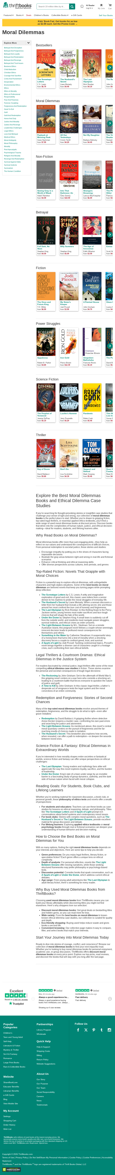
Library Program (44, 1030)
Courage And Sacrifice (12, 76)
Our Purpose (42, 1084)
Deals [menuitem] (28, 15)
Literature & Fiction (11, 1045)
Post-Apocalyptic (10, 150)
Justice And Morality (11, 122)
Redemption (48, 718)
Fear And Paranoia (11, 100)
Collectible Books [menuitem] (59, 15)
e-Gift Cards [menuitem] (76, 15)
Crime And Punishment (13, 79)
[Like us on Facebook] (78, 1030)
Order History (9, 1125)
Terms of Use (8, 1157)
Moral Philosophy (10, 143)
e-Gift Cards (8, 1095)
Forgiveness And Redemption (15, 106)
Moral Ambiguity (10, 140)
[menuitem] (90, 6)
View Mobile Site (10, 1103)
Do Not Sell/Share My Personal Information (49, 1157)
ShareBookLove (10, 1082)
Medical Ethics (9, 137)
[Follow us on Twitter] (86, 1030)
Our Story (41, 1079)
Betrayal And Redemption (14, 57)
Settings (7, 1116)
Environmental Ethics (12, 85)
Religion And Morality (12, 156)
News (39, 1100)
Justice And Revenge (12, 125)
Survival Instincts (10, 165)
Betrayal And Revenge (12, 60)
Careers (40, 1096)
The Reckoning (50, 675)
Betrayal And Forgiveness (14, 51)
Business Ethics (10, 66)
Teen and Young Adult (13, 1037)
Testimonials (42, 1105)
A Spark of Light (50, 643)
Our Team (41, 1088)
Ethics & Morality (10, 91)
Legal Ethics (8, 131)
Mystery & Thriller (11, 1050)
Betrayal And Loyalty (12, 54)
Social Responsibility (46, 1092)
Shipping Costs (43, 1051)
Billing (39, 1055)
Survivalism (8, 168)
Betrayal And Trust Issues (13, 63)
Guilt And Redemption (12, 115)
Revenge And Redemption (14, 159)
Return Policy (42, 1059)
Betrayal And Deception (13, 48)
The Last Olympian (51, 610)
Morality (7, 146)
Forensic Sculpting (11, 103)
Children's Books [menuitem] (41, 15)
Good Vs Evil (9, 109)
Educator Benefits (11, 1086)
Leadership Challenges (13, 128)
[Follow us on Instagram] (109, 1030)
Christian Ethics (10, 73)
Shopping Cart (9, 1120)
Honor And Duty (10, 119)
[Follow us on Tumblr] (101, 1030)
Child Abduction (10, 69)
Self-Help (7, 1041)
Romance (7, 1058)
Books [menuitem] (19, 15)
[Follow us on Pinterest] (93, 1030)
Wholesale (41, 1034)
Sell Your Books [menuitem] (106, 15)
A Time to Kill (48, 686)
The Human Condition (12, 171)
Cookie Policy (75, 1157)
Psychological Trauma (12, 153)
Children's (7, 1033)
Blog (5, 1099)
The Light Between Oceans (56, 625)
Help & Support (43, 1047)
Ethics (6, 88)
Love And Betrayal (11, 134)
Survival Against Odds (12, 162)
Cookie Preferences (92, 1157)
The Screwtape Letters (53, 595)
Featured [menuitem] (8, 15)
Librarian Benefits (11, 1091)
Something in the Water (54, 635)
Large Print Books (11, 1062)
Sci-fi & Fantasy (10, 1054)
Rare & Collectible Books (14, 1067)
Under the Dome (50, 617)
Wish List (7, 1129)
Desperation (8, 82)
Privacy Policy (22, 1157)
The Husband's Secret (53, 602)
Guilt (6, 112)
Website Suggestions (46, 1064)
